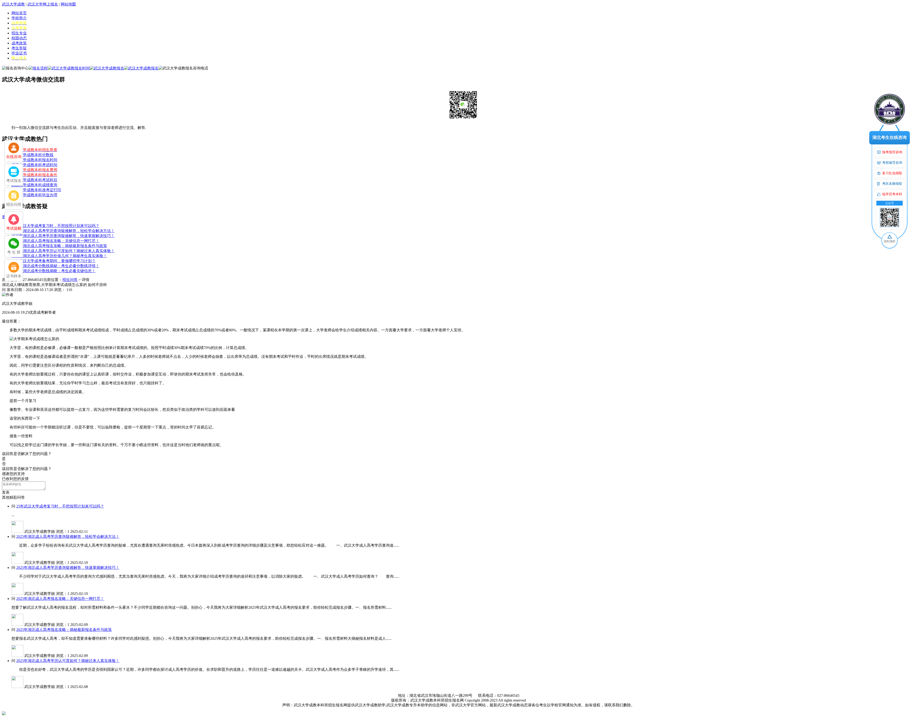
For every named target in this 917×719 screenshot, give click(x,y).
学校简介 (19, 18)
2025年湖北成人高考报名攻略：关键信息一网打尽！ (55, 241)
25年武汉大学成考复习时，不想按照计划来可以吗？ (55, 226)
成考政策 (19, 43)
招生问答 (70, 280)
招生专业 (19, 33)
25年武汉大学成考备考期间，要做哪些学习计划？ (53, 261)
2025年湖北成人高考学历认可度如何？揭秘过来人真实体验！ (63, 251)
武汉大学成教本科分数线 (32, 155)
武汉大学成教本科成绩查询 (34, 185)
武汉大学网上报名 (42, 4)
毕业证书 (19, 53)
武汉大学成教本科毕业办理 (34, 195)
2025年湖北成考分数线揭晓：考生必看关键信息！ (53, 271)
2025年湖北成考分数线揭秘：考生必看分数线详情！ (55, 266)
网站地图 (68, 4)
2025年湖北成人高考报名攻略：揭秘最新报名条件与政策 (59, 246)
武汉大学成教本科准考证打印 (36, 190)
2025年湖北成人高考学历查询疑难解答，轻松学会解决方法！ (63, 231)
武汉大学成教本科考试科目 (34, 180)
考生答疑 (19, 48)
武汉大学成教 (13, 4)
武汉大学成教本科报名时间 (34, 160)
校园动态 (19, 38)
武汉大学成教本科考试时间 (34, 165)
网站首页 (19, 13)
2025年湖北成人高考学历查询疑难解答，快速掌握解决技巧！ (63, 236)
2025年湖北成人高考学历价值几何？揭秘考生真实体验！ (59, 256)
